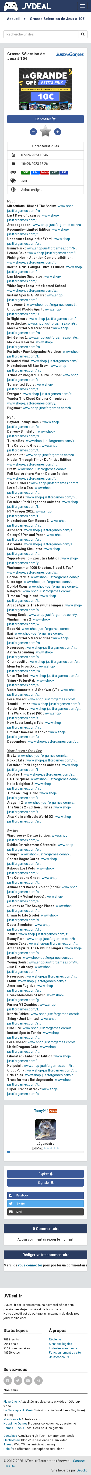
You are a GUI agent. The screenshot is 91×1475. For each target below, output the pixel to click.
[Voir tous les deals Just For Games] (70, 54)
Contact (79, 1461)
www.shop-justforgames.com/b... (52, 248)
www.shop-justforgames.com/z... (44, 934)
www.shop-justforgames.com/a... (58, 225)
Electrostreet (12, 1440)
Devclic (82, 1470)
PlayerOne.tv (12, 1401)
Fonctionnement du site (65, 1352)
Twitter (20, 1203)
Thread (8, 1444)
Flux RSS (10, 1465)
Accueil (13, 19)
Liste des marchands (63, 1348)
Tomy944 (41, 1111)
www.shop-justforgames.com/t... (52, 305)
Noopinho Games (15, 1423)
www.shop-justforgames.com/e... (54, 337)
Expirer (44, 1174)
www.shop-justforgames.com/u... (49, 582)
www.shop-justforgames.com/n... (51, 647)
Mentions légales (60, 1344)
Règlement (56, 1339)
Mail (19, 1212)
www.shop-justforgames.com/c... (54, 662)
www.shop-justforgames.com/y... (32, 403)
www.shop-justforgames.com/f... (32, 262)
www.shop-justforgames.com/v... (46, 854)
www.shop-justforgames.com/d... (54, 586)
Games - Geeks (14, 1428)
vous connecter (30, 1265)
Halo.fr (8, 1449)
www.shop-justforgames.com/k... (56, 1014)
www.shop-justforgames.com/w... (32, 290)
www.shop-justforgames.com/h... (32, 464)
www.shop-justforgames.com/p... (56, 577)
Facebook (22, 1195)
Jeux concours (59, 1357)
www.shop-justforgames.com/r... (47, 591)
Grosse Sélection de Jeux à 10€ (57, 19)
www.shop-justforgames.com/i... (54, 319)
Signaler (44, 1182)
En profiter (43, 119)
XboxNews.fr (12, 1419)
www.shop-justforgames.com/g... (55, 708)
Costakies (10, 1435)
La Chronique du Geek (18, 1410)
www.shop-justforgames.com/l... (53, 253)
